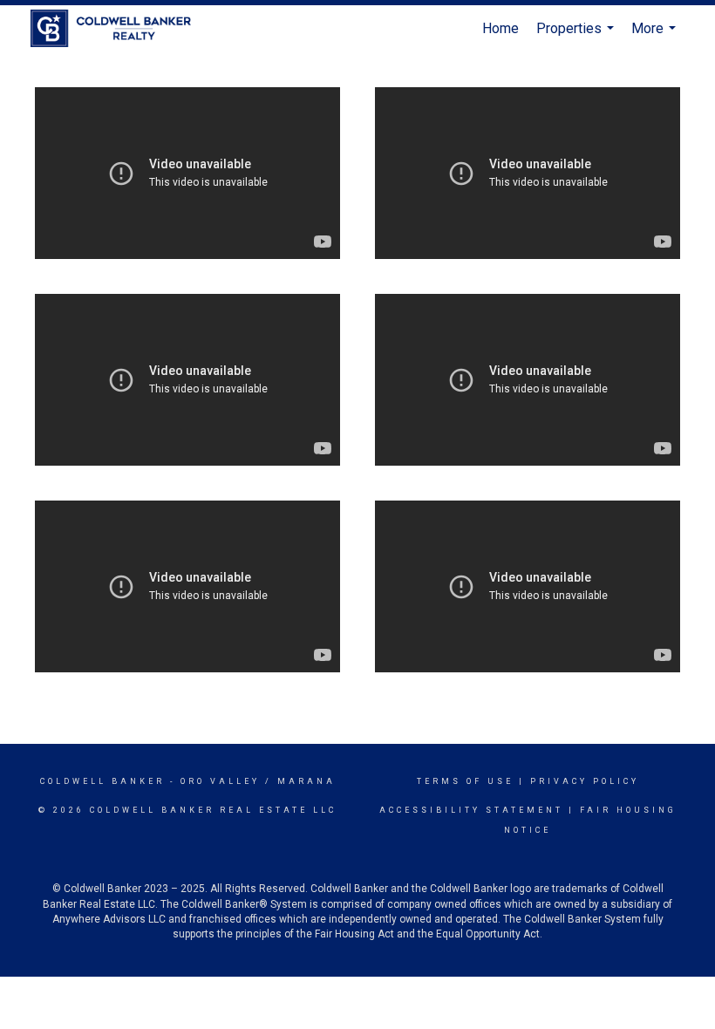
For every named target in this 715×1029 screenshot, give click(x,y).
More (655, 36)
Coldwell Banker (102, 781)
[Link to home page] (119, 28)
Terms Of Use (465, 781)
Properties (577, 36)
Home (500, 28)
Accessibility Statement (471, 810)
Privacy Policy (584, 781)
